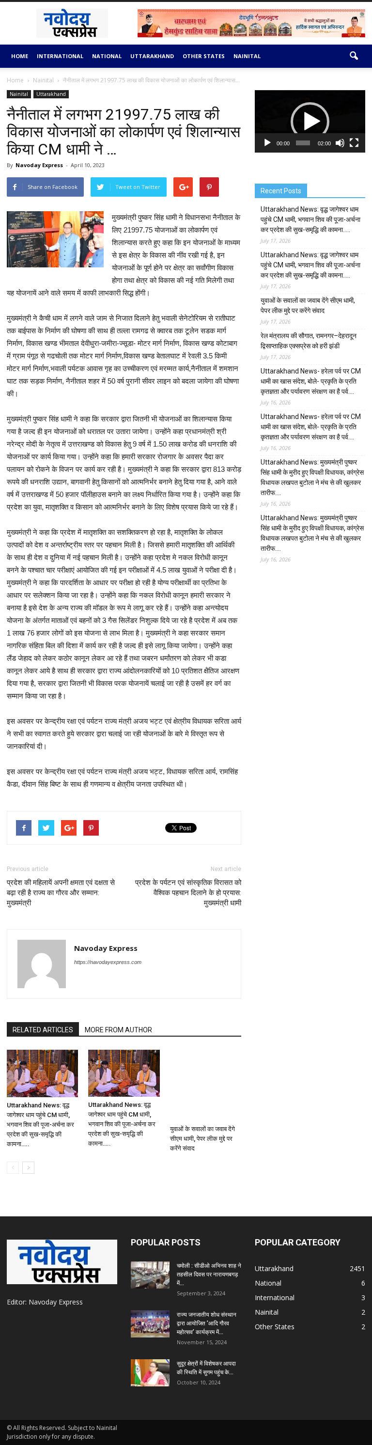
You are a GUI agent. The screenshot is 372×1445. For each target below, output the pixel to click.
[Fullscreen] (354, 143)
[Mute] (340, 143)
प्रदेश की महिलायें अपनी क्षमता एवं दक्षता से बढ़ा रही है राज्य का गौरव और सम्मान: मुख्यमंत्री (61, 892)
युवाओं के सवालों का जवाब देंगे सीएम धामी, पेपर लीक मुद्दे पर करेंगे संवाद (202, 1138)
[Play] (267, 143)
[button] (353, 56)
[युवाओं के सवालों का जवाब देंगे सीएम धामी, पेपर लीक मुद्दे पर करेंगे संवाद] (205, 1085)
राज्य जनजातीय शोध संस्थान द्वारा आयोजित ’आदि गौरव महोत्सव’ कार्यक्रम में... (206, 1323)
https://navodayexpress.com (107, 962)
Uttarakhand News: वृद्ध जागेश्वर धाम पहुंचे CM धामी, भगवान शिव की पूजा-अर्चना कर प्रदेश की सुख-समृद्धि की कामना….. (40, 1125)
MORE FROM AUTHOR (118, 1030)
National (107, 56)
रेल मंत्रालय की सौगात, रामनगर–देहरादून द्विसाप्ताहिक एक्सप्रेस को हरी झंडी (308, 341)
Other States (204, 56)
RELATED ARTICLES (43, 1030)
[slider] (303, 142)
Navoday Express (39, 165)
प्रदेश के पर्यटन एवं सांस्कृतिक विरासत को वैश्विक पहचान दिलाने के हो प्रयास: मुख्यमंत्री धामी (188, 892)
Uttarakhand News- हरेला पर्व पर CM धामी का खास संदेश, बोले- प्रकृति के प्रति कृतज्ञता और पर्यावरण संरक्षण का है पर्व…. (311, 381)
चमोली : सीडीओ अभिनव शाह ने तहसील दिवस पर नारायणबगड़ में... (209, 1274)
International (60, 56)
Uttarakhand (152, 56)
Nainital (247, 56)
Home (19, 56)
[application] (310, 121)
